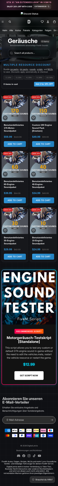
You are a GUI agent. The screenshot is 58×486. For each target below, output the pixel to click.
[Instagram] (29, 456)
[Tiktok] (34, 456)
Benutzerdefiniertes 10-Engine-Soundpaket (42, 240)
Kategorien (37, 30)
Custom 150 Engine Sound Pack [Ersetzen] (42, 128)
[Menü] (2, 21)
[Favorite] (5, 117)
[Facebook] (24, 456)
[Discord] (18, 456)
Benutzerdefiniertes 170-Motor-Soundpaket (14, 128)
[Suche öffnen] (10, 21)
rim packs (24, 69)
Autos (18, 30)
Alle (11, 30)
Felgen (48, 30)
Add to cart (15, 144)
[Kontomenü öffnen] (48, 21)
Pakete (26, 30)
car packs (14, 69)
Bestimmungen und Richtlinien (29, 450)
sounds (32, 69)
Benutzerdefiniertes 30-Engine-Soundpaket (14, 240)
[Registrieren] (52, 420)
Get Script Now (29, 375)
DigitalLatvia (32, 446)
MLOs (50, 69)
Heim (4, 30)
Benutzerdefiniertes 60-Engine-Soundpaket (14, 184)
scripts (40, 69)
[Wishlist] (42, 22)
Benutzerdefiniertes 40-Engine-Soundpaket (42, 184)
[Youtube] (39, 456)
